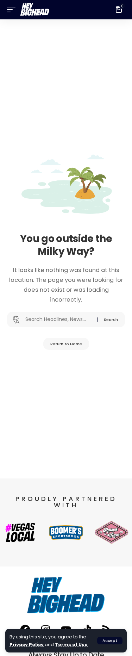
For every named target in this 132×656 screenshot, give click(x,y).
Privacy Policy (27, 645)
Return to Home (66, 344)
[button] (109, 640)
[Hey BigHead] (35, 10)
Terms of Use (71, 645)
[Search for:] (58, 319)
